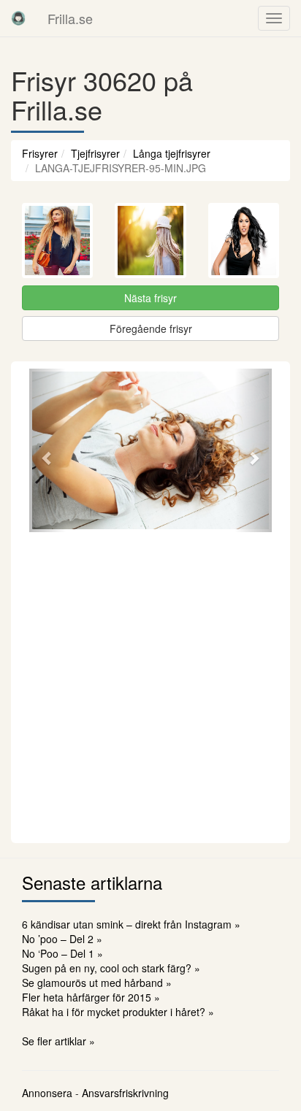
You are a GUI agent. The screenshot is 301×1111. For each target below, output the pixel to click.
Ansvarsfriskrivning (125, 1092)
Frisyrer (40, 153)
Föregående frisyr (151, 328)
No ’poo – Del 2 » (62, 938)
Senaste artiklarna (92, 882)
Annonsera (47, 1092)
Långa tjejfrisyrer (171, 153)
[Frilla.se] (18, 18)
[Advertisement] (150, 685)
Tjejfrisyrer (95, 153)
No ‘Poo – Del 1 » (62, 953)
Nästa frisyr (150, 298)
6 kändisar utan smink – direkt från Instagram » (131, 924)
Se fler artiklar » (58, 1041)
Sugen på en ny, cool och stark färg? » (111, 968)
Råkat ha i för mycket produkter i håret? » (118, 1011)
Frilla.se (70, 18)
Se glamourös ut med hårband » (97, 982)
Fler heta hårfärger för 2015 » (91, 997)
